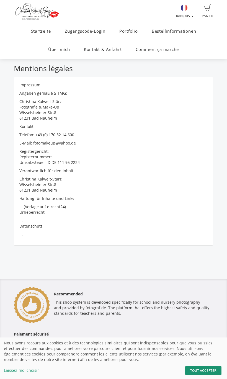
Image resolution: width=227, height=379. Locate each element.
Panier (207, 16)
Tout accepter (203, 370)
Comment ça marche (157, 49)
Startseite (41, 31)
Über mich (59, 49)
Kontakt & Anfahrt (103, 49)
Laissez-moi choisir (21, 370)
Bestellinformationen (174, 31)
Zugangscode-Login (85, 31)
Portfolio (128, 31)
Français (182, 16)
